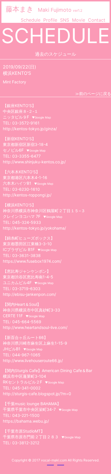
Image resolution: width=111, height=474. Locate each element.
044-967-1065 (26, 354)
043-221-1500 (26, 415)
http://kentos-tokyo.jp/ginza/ (30, 128)
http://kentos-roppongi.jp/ (27, 194)
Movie (78, 20)
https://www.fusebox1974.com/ (32, 261)
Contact (96, 20)
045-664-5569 (26, 321)
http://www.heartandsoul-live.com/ (35, 327)
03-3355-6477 (26, 156)
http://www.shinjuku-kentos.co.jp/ (34, 161)
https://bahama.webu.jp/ (26, 421)
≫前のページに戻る (93, 93)
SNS (64, 20)
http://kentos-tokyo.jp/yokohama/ (34, 228)
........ (50, 463)
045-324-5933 (26, 222)
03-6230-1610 (26, 189)
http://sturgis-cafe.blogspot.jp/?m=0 (37, 393)
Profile (50, 20)
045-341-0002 (26, 387)
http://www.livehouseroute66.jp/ (33, 360)
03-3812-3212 (25, 442)
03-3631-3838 (26, 255)
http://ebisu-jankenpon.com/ (29, 294)
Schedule (30, 20)
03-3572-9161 (26, 122)
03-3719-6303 (26, 288)
